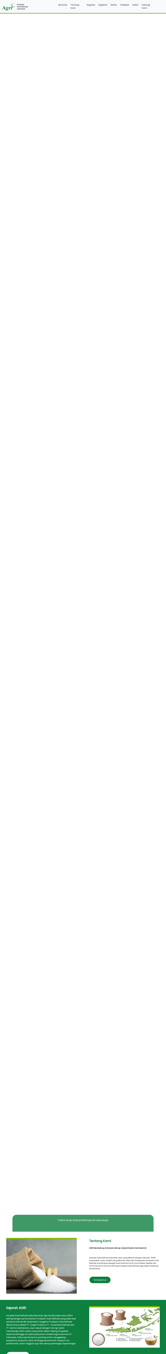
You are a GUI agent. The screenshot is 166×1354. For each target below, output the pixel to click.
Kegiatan (102, 4)
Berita (114, 4)
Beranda (62, 4)
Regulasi (91, 4)
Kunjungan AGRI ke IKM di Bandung (83, 1220)
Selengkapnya (100, 1280)
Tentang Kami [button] (74, 6)
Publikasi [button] (124, 4)
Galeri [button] (135, 4)
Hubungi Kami (146, 6)
